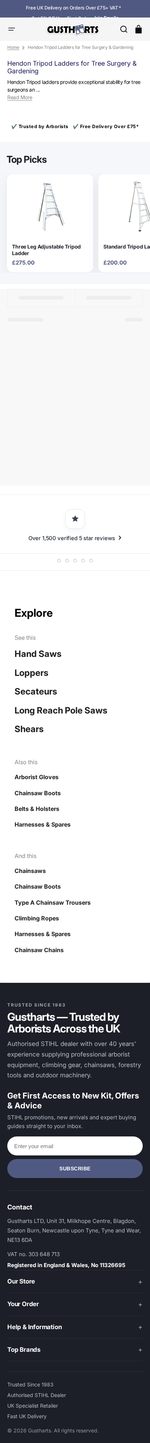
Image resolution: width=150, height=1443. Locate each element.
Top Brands (23, 1349)
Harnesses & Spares (43, 824)
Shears (29, 729)
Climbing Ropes (37, 918)
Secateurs (36, 691)
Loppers (31, 672)
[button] (124, 29)
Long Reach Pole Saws (61, 710)
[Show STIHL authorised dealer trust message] (91, 560)
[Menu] (12, 29)
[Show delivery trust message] (75, 560)
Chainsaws (30, 870)
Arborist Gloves (37, 777)
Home (13, 47)
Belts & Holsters (37, 808)
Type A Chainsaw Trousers (53, 902)
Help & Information (34, 1327)
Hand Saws (38, 654)
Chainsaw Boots (38, 793)
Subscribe (75, 1168)
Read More (19, 97)
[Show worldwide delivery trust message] (83, 560)
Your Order (23, 1304)
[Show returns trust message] (67, 560)
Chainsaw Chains (39, 950)
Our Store (21, 1281)
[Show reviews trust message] (59, 560)
